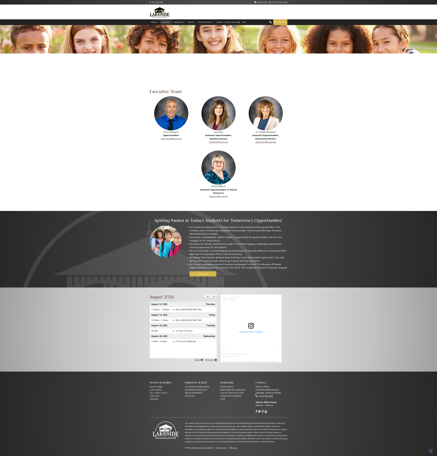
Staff (244, 22)
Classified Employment (196, 389)
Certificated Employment (197, 386)
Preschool (154, 395)
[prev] (208, 296)
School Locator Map (232, 22)
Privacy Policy (221, 448)
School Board (226, 386)
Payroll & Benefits (193, 392)
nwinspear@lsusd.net (265, 142)
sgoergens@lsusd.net (171, 138)
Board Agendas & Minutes (233, 389)
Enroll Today (281, 22)
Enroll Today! (203, 274)
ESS (198, 359)
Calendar (219, 22)
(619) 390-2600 (266, 396)
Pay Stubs (190, 395)
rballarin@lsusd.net (218, 196)
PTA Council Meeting (185, 341)
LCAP (222, 399)
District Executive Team (232, 392)
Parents (191, 22)
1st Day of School (183, 330)
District (210, 359)
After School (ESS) (205, 22)
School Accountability (230, 395)
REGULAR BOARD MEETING (188, 309)
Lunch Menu (156, 389)
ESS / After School (158, 392)
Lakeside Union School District (233, 361)
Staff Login (233, 448)
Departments (179, 22)
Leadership (165, 22)
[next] (214, 296)
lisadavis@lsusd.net (218, 142)
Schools (154, 22)
